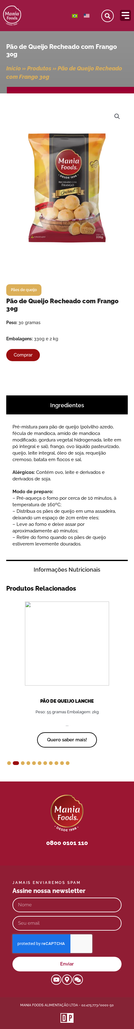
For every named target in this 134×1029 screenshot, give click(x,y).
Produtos (39, 68)
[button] (117, 116)
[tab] (67, 404)
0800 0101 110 (67, 843)
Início (13, 68)
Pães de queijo (24, 290)
